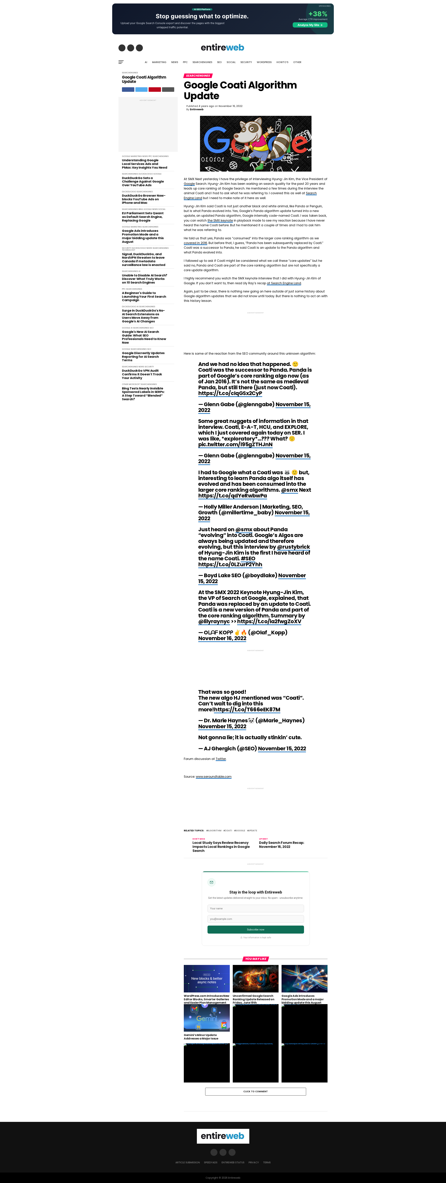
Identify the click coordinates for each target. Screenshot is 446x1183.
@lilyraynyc (214, 621)
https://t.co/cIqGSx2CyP (230, 393)
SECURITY (246, 62)
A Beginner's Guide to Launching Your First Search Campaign (144, 296)
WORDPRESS (264, 62)
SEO (219, 62)
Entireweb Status (233, 1162)
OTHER (297, 62)
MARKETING (159, 62)
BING (141, 209)
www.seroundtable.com (214, 777)
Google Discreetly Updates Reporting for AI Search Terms (143, 356)
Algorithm (214, 831)
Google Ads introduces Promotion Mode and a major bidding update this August (143, 236)
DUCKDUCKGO (146, 173)
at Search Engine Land (284, 283)
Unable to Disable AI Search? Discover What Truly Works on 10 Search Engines (144, 279)
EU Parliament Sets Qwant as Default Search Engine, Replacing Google (142, 216)
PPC (185, 62)
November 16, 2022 (222, 638)
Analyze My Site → (310, 25)
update (252, 831)
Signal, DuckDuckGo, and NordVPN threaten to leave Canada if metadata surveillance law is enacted (143, 259)
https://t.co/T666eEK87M (247, 709)
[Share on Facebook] (128, 89)
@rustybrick (293, 547)
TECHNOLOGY (128, 250)
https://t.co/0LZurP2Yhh (230, 564)
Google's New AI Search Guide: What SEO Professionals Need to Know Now (144, 337)
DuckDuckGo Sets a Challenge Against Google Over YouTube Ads (143, 181)
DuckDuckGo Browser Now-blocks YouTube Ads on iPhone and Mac (144, 199)
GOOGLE (126, 156)
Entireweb (196, 109)
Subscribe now (255, 929)
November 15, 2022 (222, 726)
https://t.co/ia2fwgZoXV (269, 621)
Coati (228, 831)
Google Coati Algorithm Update (144, 79)
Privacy (254, 1162)
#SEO (248, 558)
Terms (267, 1162)
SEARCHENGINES (202, 62)
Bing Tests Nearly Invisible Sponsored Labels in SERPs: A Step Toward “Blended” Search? (143, 394)
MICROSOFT (134, 384)
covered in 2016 (195, 243)
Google (189, 184)
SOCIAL (231, 62)
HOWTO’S (282, 62)
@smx (289, 490)
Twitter (221, 759)
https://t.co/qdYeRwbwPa (232, 495)
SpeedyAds (210, 1162)
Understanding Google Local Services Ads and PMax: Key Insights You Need (144, 163)
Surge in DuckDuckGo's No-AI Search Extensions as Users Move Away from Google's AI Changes (143, 316)
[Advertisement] (148, 126)
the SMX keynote (220, 220)
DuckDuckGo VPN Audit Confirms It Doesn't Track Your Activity (142, 374)
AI (146, 62)
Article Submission (187, 1162)
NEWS (174, 62)
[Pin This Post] (155, 89)
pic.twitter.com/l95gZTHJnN (235, 444)
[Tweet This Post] (141, 89)
